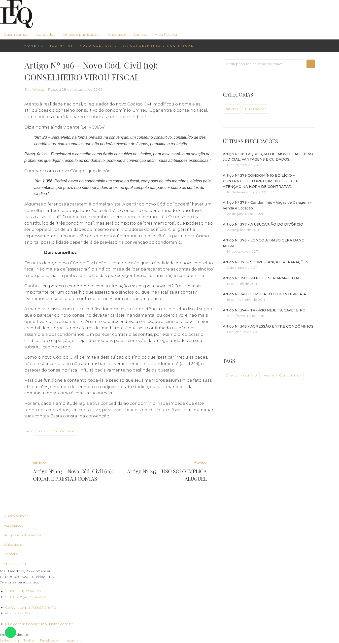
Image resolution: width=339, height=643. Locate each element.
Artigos (38, 89)
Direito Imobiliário (241, 375)
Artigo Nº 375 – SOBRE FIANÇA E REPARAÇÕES (265, 262)
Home (30, 45)
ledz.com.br (42, 634)
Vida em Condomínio (56, 431)
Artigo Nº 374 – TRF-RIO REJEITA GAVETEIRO (264, 310)
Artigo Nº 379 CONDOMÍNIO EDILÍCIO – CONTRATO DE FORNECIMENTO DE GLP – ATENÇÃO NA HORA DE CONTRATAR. (262, 181)
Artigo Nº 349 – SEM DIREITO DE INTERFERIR (264, 294)
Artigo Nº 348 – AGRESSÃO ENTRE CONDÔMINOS (268, 326)
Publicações (255, 109)
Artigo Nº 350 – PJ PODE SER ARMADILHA (261, 278)
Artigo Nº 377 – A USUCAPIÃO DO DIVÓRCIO (263, 224)
